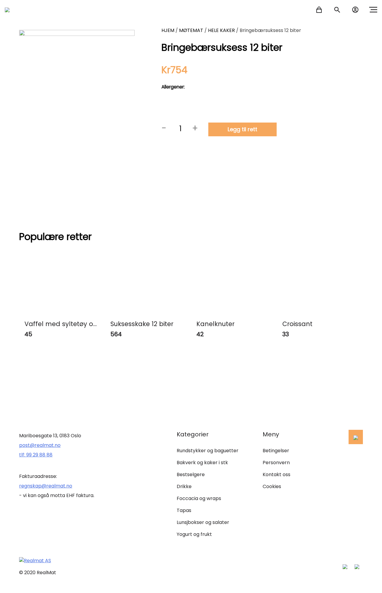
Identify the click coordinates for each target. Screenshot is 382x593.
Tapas (184, 510)
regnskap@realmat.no (45, 485)
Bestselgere (191, 474)
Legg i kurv (82, 351)
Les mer (62, 379)
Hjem (167, 30)
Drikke (184, 486)
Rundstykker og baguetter (207, 450)
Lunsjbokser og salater (203, 522)
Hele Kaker (221, 30)
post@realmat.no (40, 445)
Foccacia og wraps (199, 498)
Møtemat (191, 30)
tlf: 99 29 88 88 (36, 454)
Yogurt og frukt (194, 534)
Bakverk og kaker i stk (202, 462)
